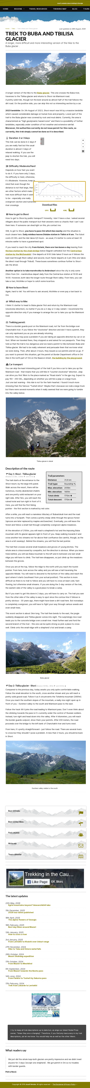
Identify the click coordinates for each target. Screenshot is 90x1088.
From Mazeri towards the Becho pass (25, 971)
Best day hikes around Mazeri (22, 927)
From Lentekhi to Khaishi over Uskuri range (28, 942)
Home (7, 28)
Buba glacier (43, 93)
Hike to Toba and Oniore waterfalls (24, 949)
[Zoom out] (83, 143)
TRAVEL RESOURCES (38, 9)
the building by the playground (67, 358)
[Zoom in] (83, 140)
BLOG (74, 9)
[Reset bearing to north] (83, 146)
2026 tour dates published (20, 912)
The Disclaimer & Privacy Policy (63, 1084)
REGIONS (18, 9)
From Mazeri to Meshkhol (20, 964)
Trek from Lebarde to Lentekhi (22, 985)
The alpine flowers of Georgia (22, 920)
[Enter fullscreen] (83, 151)
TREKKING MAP (59, 9)
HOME (5, 9)
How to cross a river (17, 934)
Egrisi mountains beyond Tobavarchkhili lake (29, 905)
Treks (13, 28)
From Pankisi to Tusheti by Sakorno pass (27, 978)
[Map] (59, 158)
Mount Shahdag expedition (21, 956)
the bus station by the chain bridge (22, 251)
